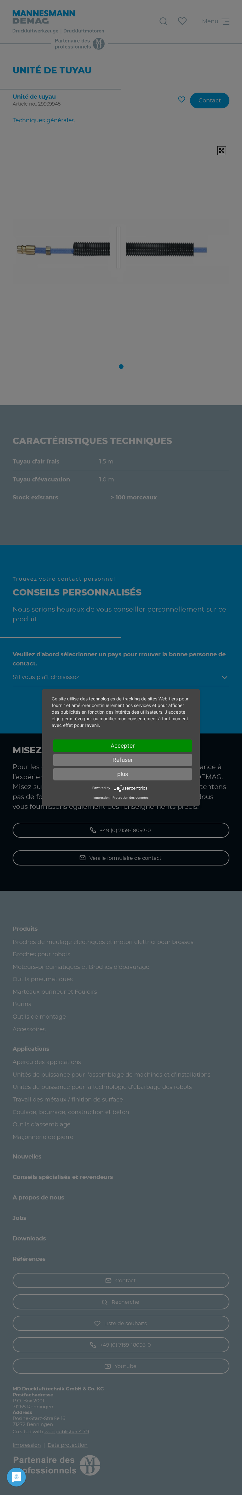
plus (122, 774)
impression (102, 797)
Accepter (123, 745)
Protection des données (130, 797)
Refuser (122, 759)
